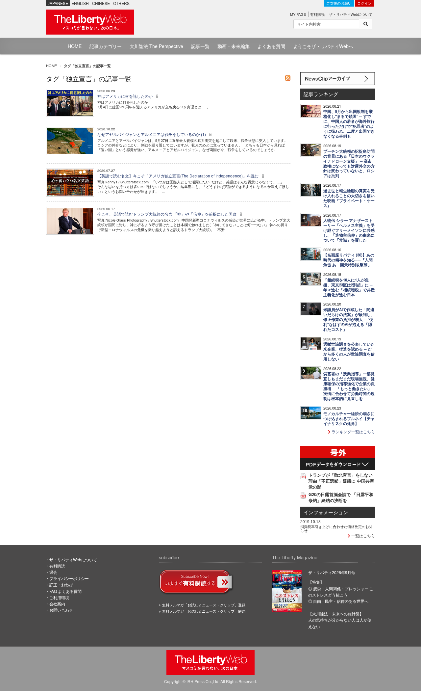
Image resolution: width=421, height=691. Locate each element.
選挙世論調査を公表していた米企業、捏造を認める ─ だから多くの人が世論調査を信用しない (349, 351)
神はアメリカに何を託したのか (125, 96)
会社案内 (57, 603)
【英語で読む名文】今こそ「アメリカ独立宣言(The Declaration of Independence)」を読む (178, 175)
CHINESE (101, 3)
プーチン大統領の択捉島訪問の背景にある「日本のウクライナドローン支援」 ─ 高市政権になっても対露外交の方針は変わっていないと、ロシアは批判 (349, 163)
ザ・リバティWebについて (350, 14)
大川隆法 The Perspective (156, 46)
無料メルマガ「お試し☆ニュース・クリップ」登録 (203, 604)
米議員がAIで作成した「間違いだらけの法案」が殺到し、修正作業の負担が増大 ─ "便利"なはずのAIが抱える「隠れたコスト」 (349, 319)
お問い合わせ (61, 610)
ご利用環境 (59, 597)
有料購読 (317, 14)
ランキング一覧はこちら (353, 431)
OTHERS (121, 3)
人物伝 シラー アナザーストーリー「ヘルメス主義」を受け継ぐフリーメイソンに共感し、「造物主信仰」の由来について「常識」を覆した (349, 230)
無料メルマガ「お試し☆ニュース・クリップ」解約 (203, 611)
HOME (75, 46)
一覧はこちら (362, 535)
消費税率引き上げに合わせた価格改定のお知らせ (336, 528)
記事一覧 (200, 46)
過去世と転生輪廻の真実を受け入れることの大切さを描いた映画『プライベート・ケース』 (349, 198)
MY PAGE (298, 14)
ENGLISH (80, 3)
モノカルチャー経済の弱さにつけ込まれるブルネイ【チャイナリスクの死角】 (349, 418)
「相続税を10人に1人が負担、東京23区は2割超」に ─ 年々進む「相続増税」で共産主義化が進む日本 (349, 287)
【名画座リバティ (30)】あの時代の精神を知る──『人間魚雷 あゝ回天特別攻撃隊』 (348, 260)
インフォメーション (326, 512)
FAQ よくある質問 (65, 591)
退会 (53, 572)
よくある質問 (271, 46)
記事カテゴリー (105, 46)
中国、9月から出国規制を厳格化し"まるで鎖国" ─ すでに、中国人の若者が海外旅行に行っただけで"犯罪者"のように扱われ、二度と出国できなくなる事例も (349, 124)
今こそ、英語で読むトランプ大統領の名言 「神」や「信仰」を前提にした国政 (167, 214)
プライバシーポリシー (69, 578)
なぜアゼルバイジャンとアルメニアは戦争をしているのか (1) (152, 134)
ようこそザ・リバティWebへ (323, 46)
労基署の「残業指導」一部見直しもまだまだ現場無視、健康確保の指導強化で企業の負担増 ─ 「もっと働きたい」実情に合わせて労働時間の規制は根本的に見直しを (349, 386)
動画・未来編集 (233, 46)
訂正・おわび (61, 584)
